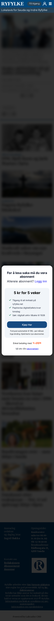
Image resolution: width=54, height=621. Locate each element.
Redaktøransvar (34, 589)
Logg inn (44, 4)
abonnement (33, 348)
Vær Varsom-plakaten (38, 584)
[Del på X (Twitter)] (27, 96)
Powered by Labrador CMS (27, 616)
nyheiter (8, 107)
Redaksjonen (12, 562)
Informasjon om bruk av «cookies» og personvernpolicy (27, 602)
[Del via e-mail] (31, 96)
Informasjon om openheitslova (27, 607)
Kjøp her (27, 324)
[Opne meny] (50, 4)
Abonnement (12, 566)
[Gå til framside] (13, 4)
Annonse (9, 569)
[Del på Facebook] (22, 96)
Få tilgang (34, 3)
